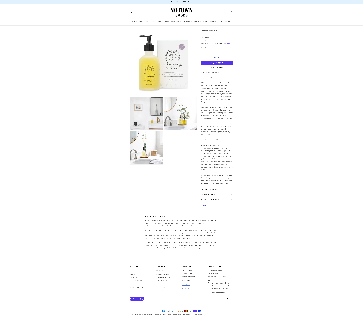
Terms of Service (161, 290)
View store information (210, 78)
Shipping (203, 40)
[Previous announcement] (130, 2)
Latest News (134, 271)
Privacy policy (167, 314)
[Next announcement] (233, 2)
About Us (132, 274)
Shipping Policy (161, 271)
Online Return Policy (162, 274)
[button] (132, 12)
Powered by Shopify (147, 314)
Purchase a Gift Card (136, 287)
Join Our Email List (189, 289)
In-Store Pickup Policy (163, 277)
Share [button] (205, 205)
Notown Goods (138, 314)
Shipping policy (187, 314)
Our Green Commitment (137, 284)
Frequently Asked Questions (139, 280)
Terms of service (177, 314)
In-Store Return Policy (163, 280)
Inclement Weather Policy (164, 284)
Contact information (198, 314)
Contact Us (133, 277)
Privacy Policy (160, 287)
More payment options (217, 67)
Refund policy (157, 314)
